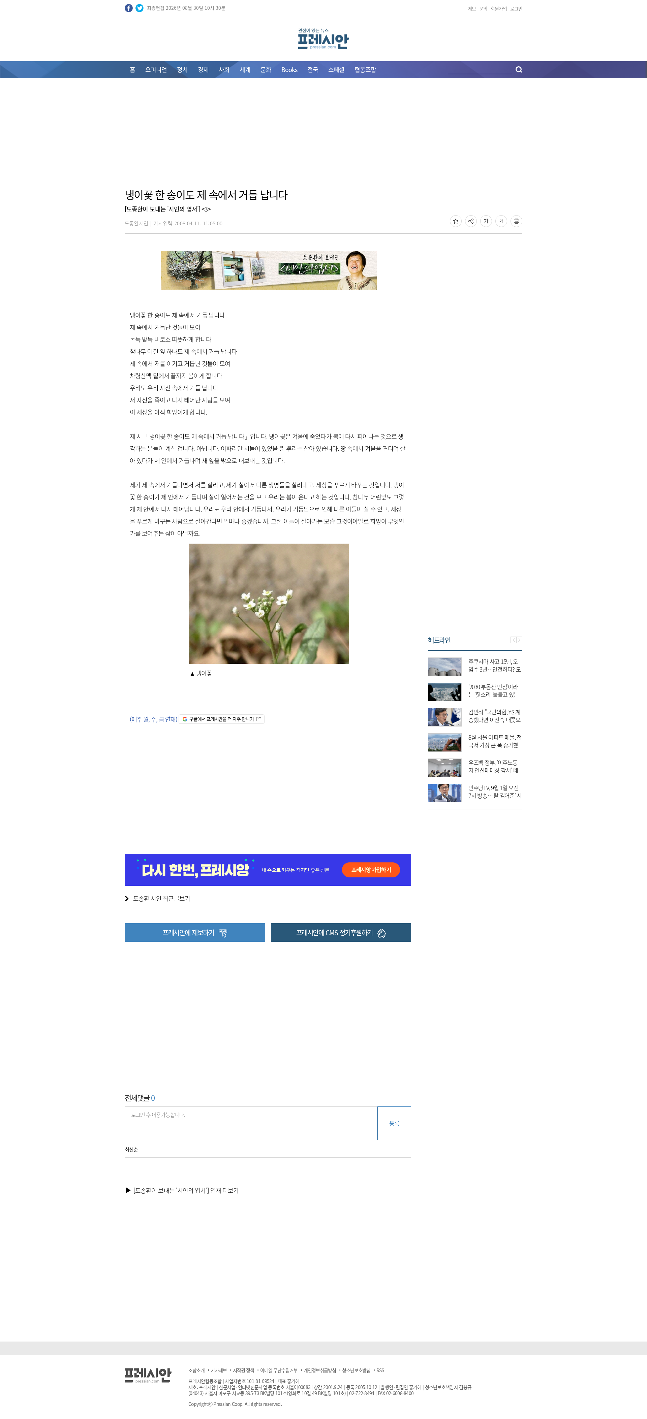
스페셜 (336, 69)
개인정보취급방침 (320, 1370)
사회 (224, 69)
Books (289, 69)
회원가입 (499, 8)
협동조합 (365, 69)
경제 (203, 69)
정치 (182, 69)
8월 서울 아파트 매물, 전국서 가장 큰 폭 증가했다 (495, 745)
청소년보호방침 (356, 1370)
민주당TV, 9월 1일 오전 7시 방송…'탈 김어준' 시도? (495, 795)
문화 (265, 69)
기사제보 (219, 1370)
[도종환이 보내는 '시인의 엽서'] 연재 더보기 (186, 1190)
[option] (475, 726)
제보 (472, 8)
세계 (245, 69)
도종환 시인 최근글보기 (161, 898)
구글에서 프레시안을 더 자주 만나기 (221, 718)
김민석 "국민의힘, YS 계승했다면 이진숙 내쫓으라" (494, 720)
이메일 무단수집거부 (279, 1370)
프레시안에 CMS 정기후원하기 (334, 932)
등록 (394, 1123)
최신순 (131, 1149)
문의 (483, 8)
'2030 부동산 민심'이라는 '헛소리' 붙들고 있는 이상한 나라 (493, 694)
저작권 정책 (243, 1370)
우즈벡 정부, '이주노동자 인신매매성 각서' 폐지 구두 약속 (493, 770)
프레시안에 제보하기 (188, 932)
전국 (312, 69)
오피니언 (156, 69)
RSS (380, 1370)
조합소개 (196, 1370)
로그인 (516, 8)
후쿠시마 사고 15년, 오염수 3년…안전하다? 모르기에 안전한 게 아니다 (495, 669)
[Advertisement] (323, 137)
